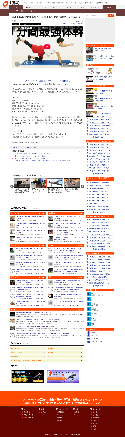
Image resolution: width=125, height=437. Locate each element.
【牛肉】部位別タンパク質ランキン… (100, 243)
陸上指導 (109, 7)
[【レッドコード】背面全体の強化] (72, 185)
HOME (16, 11)
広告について (94, 335)
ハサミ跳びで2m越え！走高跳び (98, 277)
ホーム (26, 409)
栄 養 (77, 412)
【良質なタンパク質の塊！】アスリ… (100, 246)
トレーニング (29, 7)
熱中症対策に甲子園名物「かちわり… (100, 228)
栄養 (94, 426)
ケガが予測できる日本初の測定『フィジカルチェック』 (103, 49)
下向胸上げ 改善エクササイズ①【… (100, 200)
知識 (76, 409)
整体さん (94, 309)
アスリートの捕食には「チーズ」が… (100, 219)
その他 (34, 11)
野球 (94, 420)
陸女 (93, 319)
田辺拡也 (97, 314)
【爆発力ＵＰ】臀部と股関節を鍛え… (100, 171)
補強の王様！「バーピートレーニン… (100, 156)
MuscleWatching (37, 21)
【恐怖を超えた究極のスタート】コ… (100, 262)
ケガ (94, 429)
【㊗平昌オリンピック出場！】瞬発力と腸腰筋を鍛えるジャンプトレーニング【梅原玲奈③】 (42, 160)
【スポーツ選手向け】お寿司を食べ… (100, 225)
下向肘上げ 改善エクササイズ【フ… (100, 197)
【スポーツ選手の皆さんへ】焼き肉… (100, 234)
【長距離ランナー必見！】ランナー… (100, 150)
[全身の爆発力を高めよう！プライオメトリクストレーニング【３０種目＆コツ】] (55, 185)
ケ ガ (77, 415)
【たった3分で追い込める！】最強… (99, 119)
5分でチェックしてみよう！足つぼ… (99, 134)
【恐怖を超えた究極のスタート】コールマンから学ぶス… (103, 107)
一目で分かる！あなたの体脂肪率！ (99, 206)
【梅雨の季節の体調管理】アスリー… (100, 188)
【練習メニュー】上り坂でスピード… (100, 265)
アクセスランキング (96, 341)
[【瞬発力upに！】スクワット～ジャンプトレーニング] (39, 185)
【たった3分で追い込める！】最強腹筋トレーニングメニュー (32, 153)
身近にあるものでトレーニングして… (100, 168)
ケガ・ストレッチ (42, 7)
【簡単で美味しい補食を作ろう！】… (100, 237)
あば (94, 324)
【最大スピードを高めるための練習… (100, 259)
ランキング (96, 409)
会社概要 (93, 332)
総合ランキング (100, 137)
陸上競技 (61, 412)
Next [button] (81, 186)
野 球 (60, 417)
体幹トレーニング (26, 21)
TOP (16, 7)
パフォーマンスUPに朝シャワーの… (99, 222)
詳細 (28, 218)
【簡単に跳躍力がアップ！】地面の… (100, 125)
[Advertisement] (47, 74)
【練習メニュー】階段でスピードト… (100, 256)
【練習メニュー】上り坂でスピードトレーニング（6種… (103, 115)
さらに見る (78, 151)
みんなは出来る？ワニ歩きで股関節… (100, 274)
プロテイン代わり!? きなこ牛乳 (98, 191)
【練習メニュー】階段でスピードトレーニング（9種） (103, 92)
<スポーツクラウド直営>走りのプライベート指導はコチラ (47, 81)
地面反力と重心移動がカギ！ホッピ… (100, 283)
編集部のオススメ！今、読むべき (95, 71)
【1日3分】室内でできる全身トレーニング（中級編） (29, 156)
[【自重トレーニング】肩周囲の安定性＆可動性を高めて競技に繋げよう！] (22, 185)
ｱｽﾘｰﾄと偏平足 (93, 203)
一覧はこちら (28, 349)
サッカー (61, 415)
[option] (22, 185)
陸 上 (82, 7)
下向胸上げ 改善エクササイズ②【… (100, 194)
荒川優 (100, 304)
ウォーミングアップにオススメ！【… (100, 153)
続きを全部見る (100, 173)
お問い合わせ (94, 338)
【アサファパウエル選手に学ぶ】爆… (100, 162)
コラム (69, 7)
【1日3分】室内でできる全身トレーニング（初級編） (29, 158)
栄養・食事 (56, 7)
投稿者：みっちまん (68, 23)
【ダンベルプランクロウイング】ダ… (100, 159)
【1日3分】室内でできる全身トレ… (99, 128)
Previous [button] (11, 186)
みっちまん (97, 294)
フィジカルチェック (96, 7)
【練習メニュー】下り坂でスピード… (100, 122)
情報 (42, 409)
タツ (97, 299)
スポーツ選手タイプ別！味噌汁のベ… (100, 231)
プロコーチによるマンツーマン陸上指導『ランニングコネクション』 (103, 57)
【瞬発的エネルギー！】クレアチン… (100, 240)
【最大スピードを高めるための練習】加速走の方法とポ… (102, 99)
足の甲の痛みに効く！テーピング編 (99, 209)
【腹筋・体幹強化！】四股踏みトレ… (100, 165)
